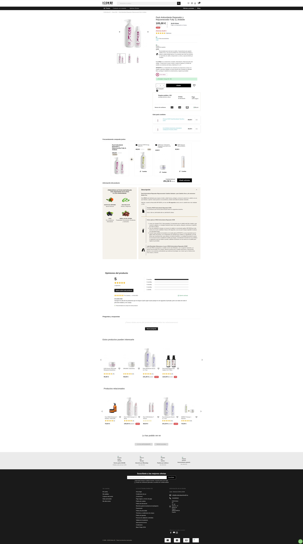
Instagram (177, 533)
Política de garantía (141, 515)
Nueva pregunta (151, 328)
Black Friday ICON (141, 527)
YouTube (174, 533)
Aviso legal (139, 491)
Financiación (139, 508)
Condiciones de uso (141, 494)
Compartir (157, 91)
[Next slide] (148, 32)
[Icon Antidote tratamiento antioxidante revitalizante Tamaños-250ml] (158, 128)
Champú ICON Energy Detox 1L (143, 145)
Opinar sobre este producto (124, 290)
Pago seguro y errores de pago (144, 498)
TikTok (180, 533)
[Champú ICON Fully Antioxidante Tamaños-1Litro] (158, 119)
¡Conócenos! (139, 496)
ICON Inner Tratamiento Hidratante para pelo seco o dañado (164, 146)
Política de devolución (141, 503)
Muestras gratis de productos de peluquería (147, 506)
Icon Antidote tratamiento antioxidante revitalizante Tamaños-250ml (172, 128)
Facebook (171, 533)
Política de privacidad (141, 510)
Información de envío (141, 522)
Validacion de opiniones (142, 520)
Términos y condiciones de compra (145, 513)
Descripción (169, 190)
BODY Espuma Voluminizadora (181, 145)
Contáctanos (139, 525)
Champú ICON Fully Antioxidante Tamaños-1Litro (173, 119)
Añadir (178, 85)
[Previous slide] (119, 32)
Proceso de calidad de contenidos (144, 517)
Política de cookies (141, 501)
